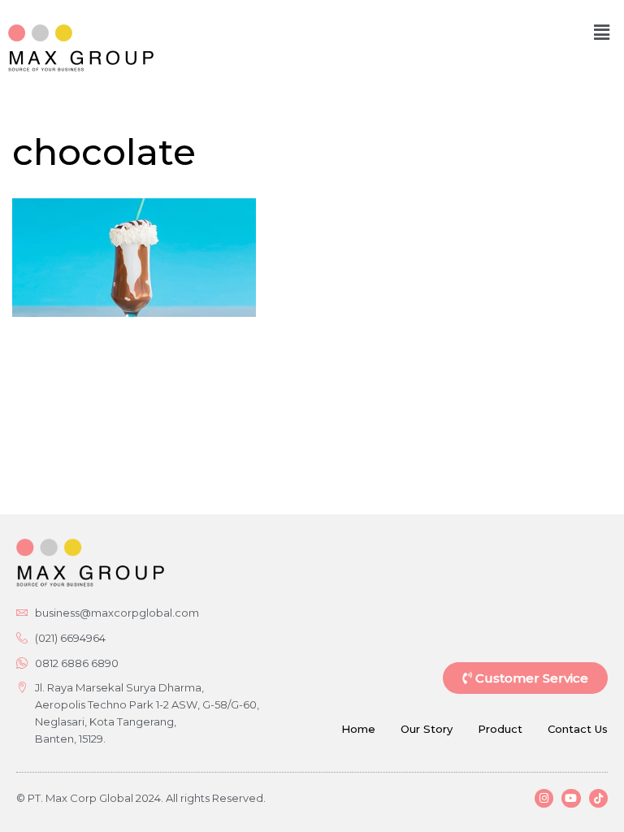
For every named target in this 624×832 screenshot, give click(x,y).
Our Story (427, 728)
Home (358, 728)
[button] (602, 32)
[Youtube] (570, 798)
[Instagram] (544, 798)
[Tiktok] (598, 798)
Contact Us (578, 728)
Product (500, 728)
